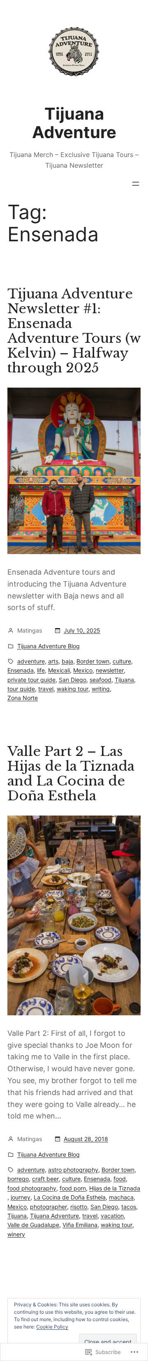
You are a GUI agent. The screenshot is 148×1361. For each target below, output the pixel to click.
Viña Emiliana (79, 1224)
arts (53, 661)
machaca (121, 1197)
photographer (48, 1206)
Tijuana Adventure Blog (48, 645)
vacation (112, 1215)
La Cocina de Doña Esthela (70, 1197)
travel (45, 688)
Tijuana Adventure (74, 123)
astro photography (73, 1169)
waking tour (72, 688)
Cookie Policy (52, 1327)
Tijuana (124, 679)
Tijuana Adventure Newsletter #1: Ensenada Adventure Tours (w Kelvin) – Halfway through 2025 (74, 331)
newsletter (110, 670)
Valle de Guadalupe (33, 1224)
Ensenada (20, 670)
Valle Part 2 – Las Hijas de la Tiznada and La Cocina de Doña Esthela (70, 773)
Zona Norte (22, 697)
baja (67, 661)
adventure (31, 661)
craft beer (45, 1178)
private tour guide (31, 679)
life (41, 670)
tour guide (21, 688)
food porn (73, 1188)
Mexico (82, 670)
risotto (78, 1206)
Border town (92, 661)
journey (20, 1197)
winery (16, 1234)
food (119, 1178)
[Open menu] (136, 184)
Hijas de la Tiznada (114, 1188)
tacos (128, 1206)
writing (101, 688)
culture (122, 661)
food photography (31, 1188)
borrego (18, 1178)
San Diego (72, 679)
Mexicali (59, 670)
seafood (100, 679)
